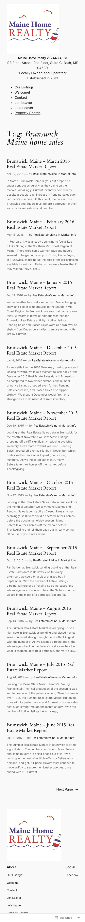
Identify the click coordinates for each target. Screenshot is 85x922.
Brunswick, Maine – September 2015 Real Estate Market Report (42, 550)
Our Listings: (25, 87)
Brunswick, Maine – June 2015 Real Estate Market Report (41, 727)
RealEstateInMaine (45, 173)
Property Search (27, 113)
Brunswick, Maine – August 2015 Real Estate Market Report (39, 611)
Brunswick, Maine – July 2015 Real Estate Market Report (41, 667)
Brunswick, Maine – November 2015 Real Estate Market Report (42, 415)
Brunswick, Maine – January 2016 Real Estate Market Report (39, 285)
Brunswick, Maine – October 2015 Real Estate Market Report (40, 485)
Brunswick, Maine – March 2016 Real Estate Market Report (38, 164)
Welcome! (22, 92)
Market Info (68, 173)
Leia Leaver (24, 108)
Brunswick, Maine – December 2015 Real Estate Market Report (42, 350)
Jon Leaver (23, 103)
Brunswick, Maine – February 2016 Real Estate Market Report (40, 224)
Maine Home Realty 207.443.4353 (42, 58)
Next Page (67, 789)
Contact (21, 97)
